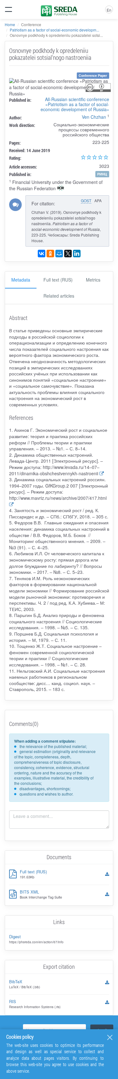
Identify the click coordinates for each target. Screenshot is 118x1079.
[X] (68, 253)
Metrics (93, 280)
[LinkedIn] (77, 253)
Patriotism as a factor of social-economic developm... (54, 29)
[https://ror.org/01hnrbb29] (60, 189)
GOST (86, 200)
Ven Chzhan (94, 117)
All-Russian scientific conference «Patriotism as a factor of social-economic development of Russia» (75, 104)
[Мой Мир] (59, 253)
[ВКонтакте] (41, 253)
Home (10, 24)
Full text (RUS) (58, 280)
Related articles (58, 296)
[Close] (110, 1037)
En (109, 10)
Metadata (20, 280)
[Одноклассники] (50, 253)
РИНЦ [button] (102, 174)
